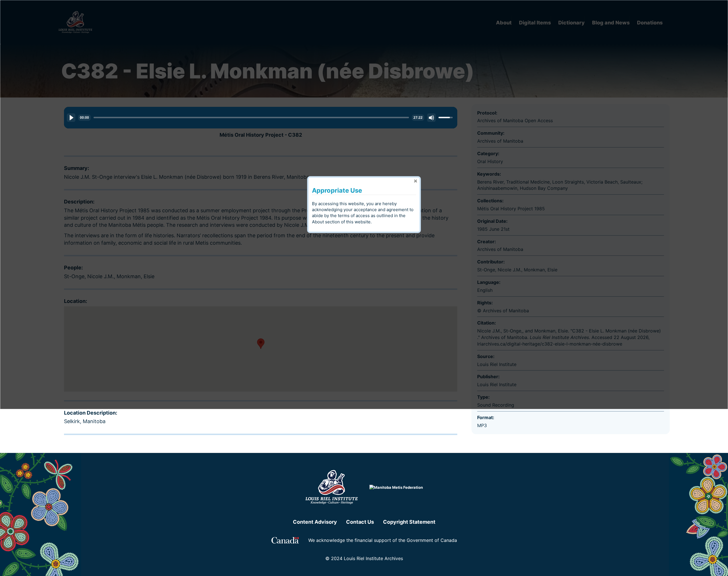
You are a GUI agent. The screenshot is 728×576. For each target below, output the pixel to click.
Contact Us (360, 522)
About (318, 221)
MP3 (482, 425)
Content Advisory (315, 522)
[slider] (251, 117)
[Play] (71, 117)
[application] (261, 117)
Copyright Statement (409, 522)
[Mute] (431, 117)
